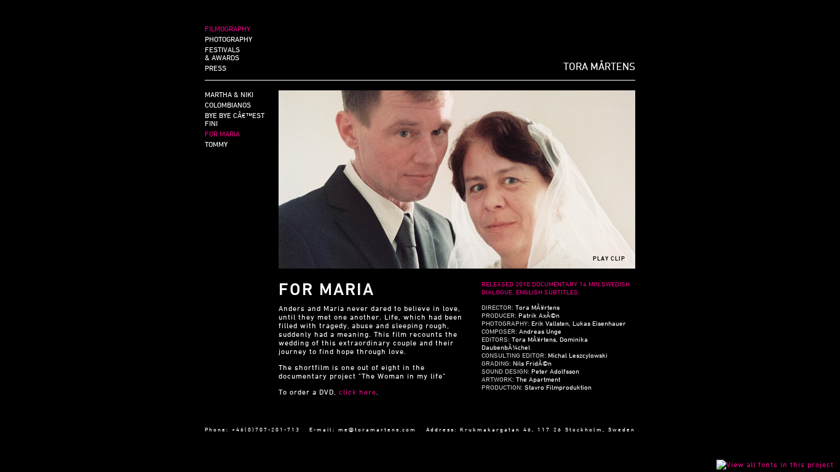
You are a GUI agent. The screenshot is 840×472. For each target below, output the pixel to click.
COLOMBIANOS (228, 104)
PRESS (215, 67)
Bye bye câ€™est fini (234, 119)
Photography (228, 38)
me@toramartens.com (377, 429)
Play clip (609, 258)
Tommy (216, 144)
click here (357, 391)
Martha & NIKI (229, 94)
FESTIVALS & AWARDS (222, 53)
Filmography (227, 28)
